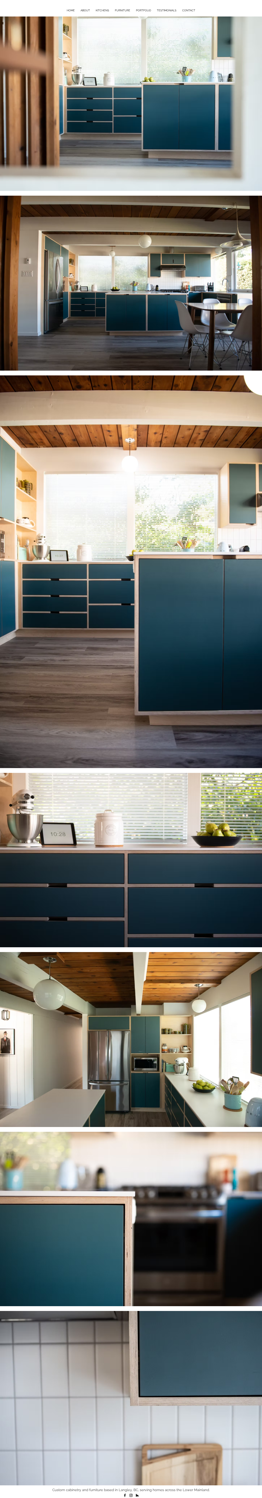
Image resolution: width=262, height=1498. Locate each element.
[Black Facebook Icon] (125, 1495)
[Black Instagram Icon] (131, 1495)
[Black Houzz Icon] (137, 1495)
